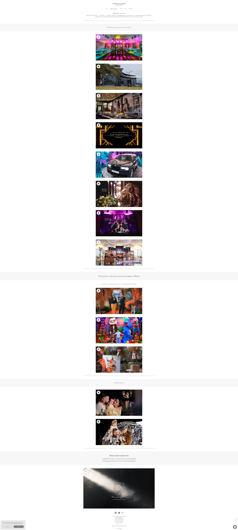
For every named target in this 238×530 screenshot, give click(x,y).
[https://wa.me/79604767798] (122, 513)
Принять (18, 526)
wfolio (120, 528)
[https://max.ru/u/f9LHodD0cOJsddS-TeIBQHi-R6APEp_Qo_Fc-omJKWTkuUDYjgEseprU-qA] (116, 513)
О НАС (107, 8)
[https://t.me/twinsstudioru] (119, 513)
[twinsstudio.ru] (119, 4)
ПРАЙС (121, 8)
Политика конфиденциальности (120, 525)
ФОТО (125, 8)
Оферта (113, 525)
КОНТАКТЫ (130, 8)
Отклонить (7, 526)
